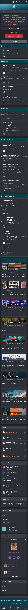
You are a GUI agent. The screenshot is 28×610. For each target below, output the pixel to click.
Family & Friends (8, 219)
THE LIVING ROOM (8, 217)
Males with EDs (13, 377)
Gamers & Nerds (13, 304)
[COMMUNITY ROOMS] (7, 196)
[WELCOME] (4, 61)
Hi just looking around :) (11, 442)
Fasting (6, 128)
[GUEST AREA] (5, 46)
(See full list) (22, 499)
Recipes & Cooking (9, 203)
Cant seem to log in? (11, 454)
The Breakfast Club (15, 413)
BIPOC (10, 395)
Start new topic (14, 41)
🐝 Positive (7, 233)
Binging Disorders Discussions (11, 164)
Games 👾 (7, 234)
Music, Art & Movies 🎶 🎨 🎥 (12, 236)
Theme (14, 600)
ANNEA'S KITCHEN (8, 200)
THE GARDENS (7, 253)
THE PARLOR (6, 231)
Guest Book (6, 50)
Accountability (8, 125)
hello (6, 55)
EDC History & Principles (9, 65)
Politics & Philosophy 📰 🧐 (11, 237)
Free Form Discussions (10, 220)
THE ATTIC (6, 247)
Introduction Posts (8, 86)
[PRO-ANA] (4, 108)
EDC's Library (14, 268)
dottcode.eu (14, 576)
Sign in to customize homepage (14, 36)
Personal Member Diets (10, 127)
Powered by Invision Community (14, 603)
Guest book (8, 448)
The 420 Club (15, 323)
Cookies (25, 600)
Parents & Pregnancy (15, 359)
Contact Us (19, 600)
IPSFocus (9, 600)
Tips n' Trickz (6, 77)
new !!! (7, 437)
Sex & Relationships (9, 222)
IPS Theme (3, 600)
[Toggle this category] (26, 46)
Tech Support (6, 96)
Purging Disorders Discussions (11, 155)
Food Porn (7, 202)
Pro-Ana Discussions (8, 113)
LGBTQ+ (13, 286)
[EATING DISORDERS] (7, 139)
